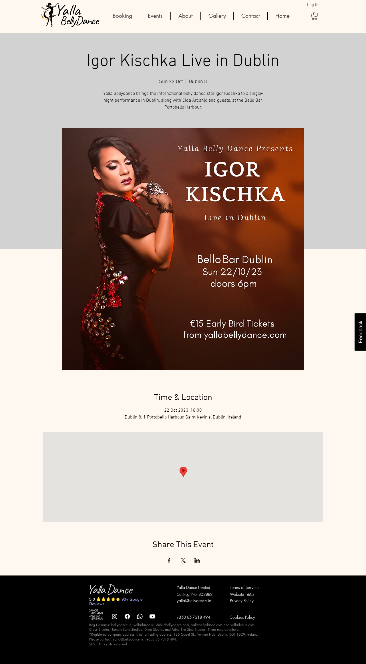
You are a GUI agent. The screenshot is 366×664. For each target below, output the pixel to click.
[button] (314, 16)
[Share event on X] (183, 560)
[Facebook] (127, 616)
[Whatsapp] (139, 616)
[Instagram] (114, 616)
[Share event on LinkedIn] (197, 560)
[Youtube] (152, 616)
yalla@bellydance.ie (194, 600)
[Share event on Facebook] (169, 560)
